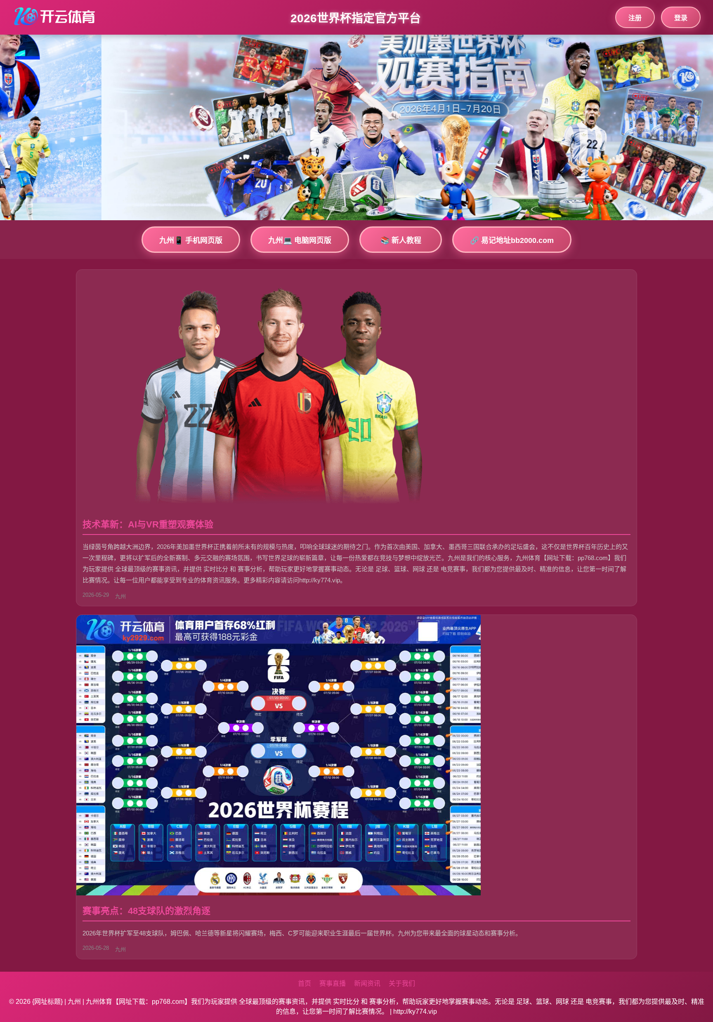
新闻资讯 (367, 983)
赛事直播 (332, 983)
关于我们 (402, 983)
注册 (635, 17)
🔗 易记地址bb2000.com (512, 240)
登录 (680, 17)
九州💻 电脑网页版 (299, 240)
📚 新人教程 (400, 240)
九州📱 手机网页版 (190, 240)
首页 (304, 983)
